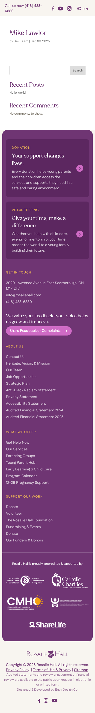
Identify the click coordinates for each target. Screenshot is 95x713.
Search (77, 70)
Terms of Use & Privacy (52, 670)
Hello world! (18, 92)
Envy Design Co (66, 689)
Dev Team (21, 41)
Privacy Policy (17, 670)
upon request (62, 679)
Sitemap (81, 670)
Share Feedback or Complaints (35, 330)
